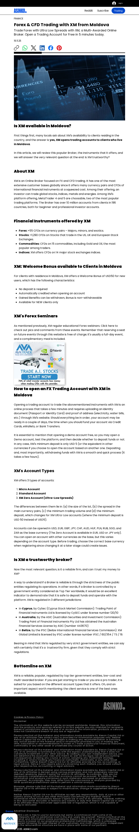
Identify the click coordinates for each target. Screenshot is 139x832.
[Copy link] (16, 47)
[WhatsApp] (24, 47)
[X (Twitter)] (33, 47)
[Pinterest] (59, 47)
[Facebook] (50, 47)
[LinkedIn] (42, 47)
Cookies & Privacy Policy (29, 717)
